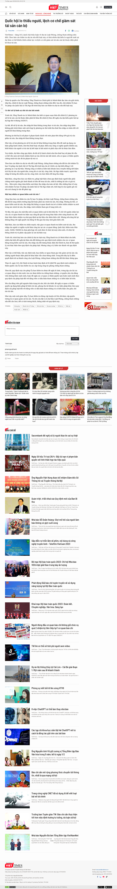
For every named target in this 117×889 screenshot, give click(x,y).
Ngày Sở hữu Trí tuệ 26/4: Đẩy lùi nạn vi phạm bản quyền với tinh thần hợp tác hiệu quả (92, 253)
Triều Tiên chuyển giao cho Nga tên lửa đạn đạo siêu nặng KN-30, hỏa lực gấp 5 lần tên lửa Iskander (94, 126)
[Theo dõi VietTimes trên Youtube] (103, 877)
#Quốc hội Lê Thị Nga (28, 306)
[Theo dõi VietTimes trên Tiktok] (106, 877)
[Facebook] (65, 31)
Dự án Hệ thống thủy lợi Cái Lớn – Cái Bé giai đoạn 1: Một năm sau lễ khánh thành (54, 669)
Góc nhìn (21, 13)
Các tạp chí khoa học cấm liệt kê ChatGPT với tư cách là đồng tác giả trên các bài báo (54, 732)
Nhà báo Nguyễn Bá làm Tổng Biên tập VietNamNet (55, 835)
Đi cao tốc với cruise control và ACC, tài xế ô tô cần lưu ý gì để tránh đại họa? (44, 419)
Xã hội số (12, 13)
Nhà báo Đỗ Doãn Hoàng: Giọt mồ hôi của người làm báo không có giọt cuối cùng (92, 292)
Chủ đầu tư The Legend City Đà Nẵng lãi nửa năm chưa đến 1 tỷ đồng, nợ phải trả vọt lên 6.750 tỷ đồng (99, 419)
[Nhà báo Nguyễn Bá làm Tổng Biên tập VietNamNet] (17, 842)
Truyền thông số (106, 13)
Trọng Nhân (11, 30)
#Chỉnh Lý (60, 306)
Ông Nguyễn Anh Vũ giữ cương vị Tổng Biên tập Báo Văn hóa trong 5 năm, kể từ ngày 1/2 (55, 753)
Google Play (108, 887)
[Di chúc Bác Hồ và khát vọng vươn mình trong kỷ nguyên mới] (44, 381)
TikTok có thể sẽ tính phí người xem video (51, 646)
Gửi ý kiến (75, 338)
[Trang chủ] (6, 13)
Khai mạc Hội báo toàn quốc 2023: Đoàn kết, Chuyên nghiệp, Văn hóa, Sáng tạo (52, 605)
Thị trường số (58, 13)
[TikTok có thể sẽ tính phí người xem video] (17, 652)
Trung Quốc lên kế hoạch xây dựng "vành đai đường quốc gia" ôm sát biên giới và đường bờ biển (95, 223)
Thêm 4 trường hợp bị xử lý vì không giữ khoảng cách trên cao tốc (99, 392)
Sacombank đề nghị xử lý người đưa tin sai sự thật (92, 240)
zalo (100, 877)
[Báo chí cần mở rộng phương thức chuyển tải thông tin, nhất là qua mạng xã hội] (17, 779)
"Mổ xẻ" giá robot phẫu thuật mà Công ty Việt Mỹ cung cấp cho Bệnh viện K (94, 174)
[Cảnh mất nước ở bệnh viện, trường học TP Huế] (98, 140)
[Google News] (75, 31)
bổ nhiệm (52, 839)
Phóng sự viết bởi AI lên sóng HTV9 (48, 688)
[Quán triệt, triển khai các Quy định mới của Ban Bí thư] (105, 280)
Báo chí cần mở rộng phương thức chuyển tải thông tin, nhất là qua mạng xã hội (55, 774)
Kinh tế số (29, 13)
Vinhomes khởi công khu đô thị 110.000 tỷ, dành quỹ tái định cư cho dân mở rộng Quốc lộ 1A (71, 393)
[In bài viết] (69, 31)
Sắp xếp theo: (60, 343)
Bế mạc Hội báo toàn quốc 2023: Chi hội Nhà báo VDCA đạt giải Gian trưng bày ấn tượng (54, 563)
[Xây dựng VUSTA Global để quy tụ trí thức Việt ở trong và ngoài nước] (72, 407)
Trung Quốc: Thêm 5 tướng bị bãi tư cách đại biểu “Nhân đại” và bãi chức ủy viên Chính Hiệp (17, 393)
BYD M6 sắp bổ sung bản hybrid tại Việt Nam (94, 198)
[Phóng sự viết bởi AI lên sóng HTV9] (17, 695)
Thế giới (79, 13)
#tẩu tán (68, 306)
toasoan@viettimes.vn (102, 869)
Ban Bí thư (33, 633)
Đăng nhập (108, 7)
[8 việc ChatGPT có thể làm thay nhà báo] (17, 716)
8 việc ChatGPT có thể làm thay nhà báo (50, 709)
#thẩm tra (25, 309)
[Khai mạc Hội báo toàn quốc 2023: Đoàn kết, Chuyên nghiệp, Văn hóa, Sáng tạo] (17, 610)
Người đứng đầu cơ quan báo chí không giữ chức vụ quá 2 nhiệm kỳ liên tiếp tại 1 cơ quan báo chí (55, 626)
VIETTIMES (58, 7)
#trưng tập (17, 306)
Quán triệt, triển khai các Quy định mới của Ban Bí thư (92, 280)
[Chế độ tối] (101, 7)
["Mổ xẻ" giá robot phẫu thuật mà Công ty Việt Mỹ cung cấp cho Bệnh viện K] (98, 163)
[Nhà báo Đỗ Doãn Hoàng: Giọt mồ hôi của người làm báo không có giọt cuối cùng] (105, 290)
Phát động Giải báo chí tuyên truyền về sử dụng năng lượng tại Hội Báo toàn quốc (53, 584)
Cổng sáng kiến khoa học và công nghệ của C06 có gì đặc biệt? (16, 418)
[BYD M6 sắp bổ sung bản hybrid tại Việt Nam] (98, 187)
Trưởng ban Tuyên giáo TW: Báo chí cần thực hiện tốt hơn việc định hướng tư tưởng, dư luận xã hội (54, 816)
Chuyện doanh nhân (91, 13)
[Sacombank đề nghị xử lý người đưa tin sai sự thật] (105, 241)
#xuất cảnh (17, 309)
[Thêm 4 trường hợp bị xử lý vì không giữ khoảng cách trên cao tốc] (99, 381)
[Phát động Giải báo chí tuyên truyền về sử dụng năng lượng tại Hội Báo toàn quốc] (17, 589)
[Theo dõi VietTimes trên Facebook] (97, 877)
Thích (9, 358)
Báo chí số (11, 430)
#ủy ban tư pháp (51, 306)
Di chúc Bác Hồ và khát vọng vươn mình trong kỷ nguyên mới (43, 392)
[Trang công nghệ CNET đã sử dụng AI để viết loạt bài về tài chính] (17, 800)
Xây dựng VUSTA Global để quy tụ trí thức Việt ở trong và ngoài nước (72, 418)
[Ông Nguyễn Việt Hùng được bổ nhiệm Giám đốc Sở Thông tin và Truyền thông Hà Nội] (105, 265)
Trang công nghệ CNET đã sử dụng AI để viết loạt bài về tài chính (54, 795)
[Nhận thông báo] (97, 7)
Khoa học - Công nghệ (43, 13)
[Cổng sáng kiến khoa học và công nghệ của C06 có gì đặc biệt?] (17, 407)
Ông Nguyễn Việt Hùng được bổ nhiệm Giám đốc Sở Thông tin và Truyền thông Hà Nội (92, 267)
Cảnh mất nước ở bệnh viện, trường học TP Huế (94, 151)
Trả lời (16, 358)
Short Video (69, 13)
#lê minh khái (40, 306)
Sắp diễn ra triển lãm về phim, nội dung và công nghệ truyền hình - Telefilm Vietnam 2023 (54, 542)
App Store (101, 887)
